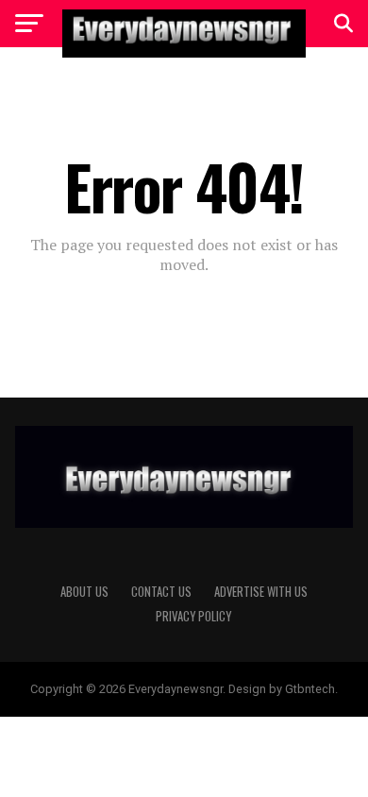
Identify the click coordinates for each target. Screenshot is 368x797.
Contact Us (161, 592)
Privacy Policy (193, 616)
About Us (84, 592)
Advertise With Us (261, 592)
